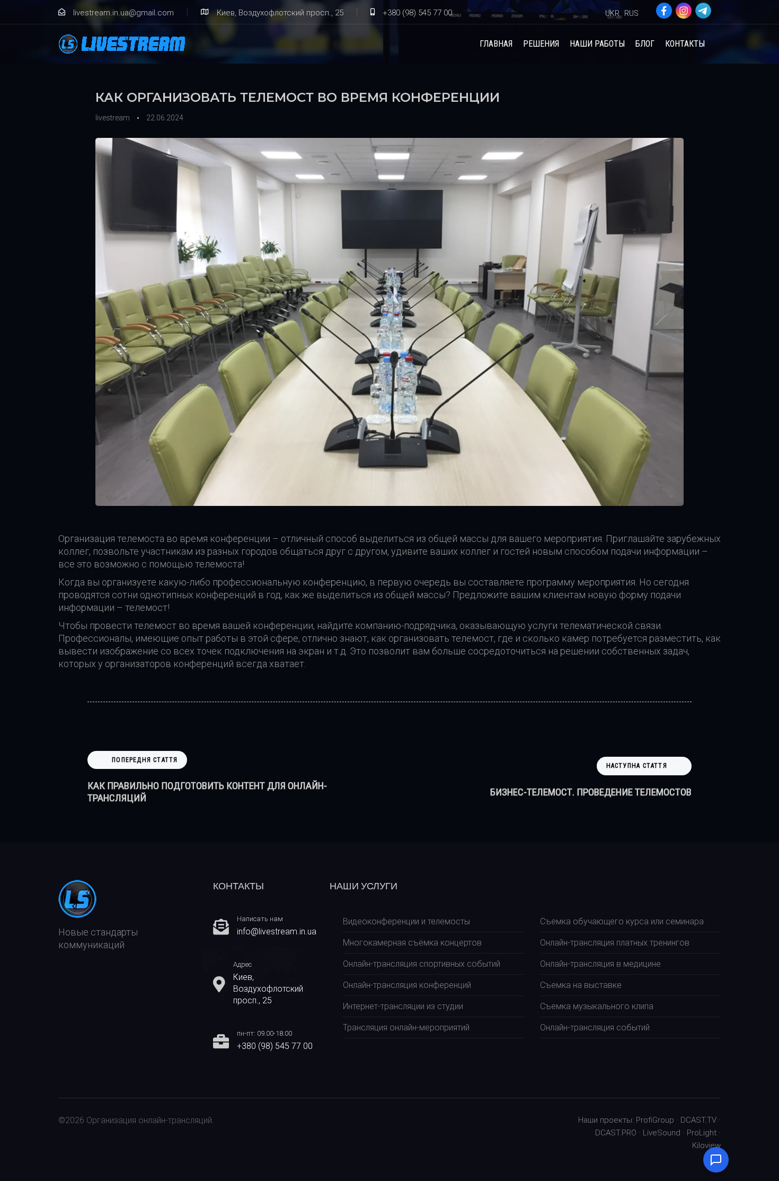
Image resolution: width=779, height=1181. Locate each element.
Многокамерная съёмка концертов (412, 943)
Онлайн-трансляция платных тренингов (614, 943)
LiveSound (661, 1133)
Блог (644, 44)
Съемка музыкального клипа (596, 1006)
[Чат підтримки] (716, 1160)
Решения (541, 44)
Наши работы (597, 44)
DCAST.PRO (615, 1133)
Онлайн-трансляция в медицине (600, 964)
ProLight (701, 1133)
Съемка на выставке (581, 985)
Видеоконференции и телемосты (406, 921)
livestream (112, 117)
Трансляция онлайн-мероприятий (406, 1027)
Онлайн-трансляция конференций (407, 985)
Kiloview (706, 1145)
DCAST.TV (698, 1120)
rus (631, 13)
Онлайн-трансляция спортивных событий (421, 964)
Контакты (685, 44)
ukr (612, 13)
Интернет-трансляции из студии (403, 1006)
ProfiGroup (655, 1120)
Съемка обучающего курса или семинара (622, 921)
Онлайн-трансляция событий (595, 1027)
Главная (496, 44)
